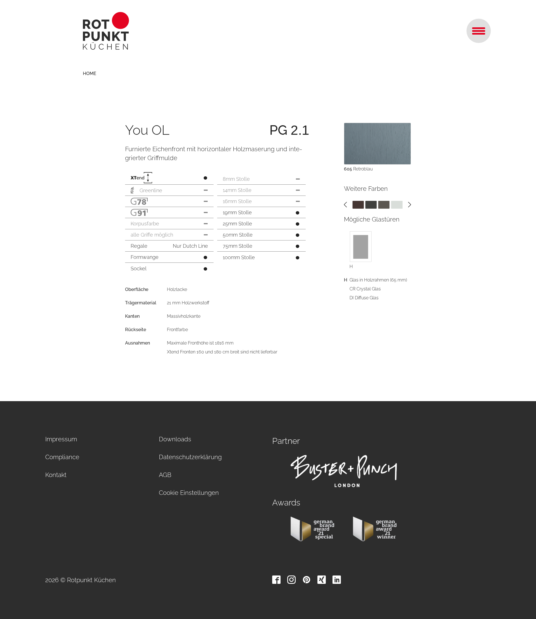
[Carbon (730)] (371, 204)
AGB (165, 474)
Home (89, 73)
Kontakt (55, 474)
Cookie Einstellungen (189, 492)
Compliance (62, 457)
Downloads (175, 439)
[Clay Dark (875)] (384, 204)
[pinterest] (306, 579)
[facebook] (276, 579)
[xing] (321, 579)
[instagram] (291, 579)
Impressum (61, 439)
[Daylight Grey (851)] (397, 204)
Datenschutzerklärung (190, 457)
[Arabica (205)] (358, 204)
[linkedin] (336, 579)
